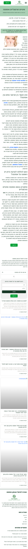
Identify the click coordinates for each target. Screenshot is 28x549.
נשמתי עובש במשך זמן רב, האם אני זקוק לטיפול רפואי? (15, 541)
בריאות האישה (18, 12)
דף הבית (23, 12)
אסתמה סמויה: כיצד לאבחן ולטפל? (19, 533)
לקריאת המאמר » (23, 311)
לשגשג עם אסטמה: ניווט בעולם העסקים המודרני (14, 301)
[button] (25, 2)
